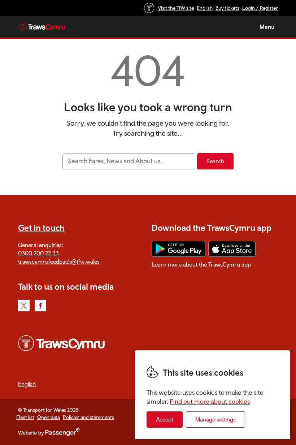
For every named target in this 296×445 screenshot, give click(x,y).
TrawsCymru (41, 27)
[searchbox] (128, 161)
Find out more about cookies (210, 401)
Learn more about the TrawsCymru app (201, 264)
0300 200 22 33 (38, 253)
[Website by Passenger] (48, 434)
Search (215, 161)
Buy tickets (227, 8)
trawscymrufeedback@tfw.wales (59, 261)
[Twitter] (24, 305)
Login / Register (260, 8)
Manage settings (215, 419)
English (205, 8)
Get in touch (41, 227)
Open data (48, 417)
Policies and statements (88, 417)
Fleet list (25, 417)
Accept (164, 419)
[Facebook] (40, 305)
